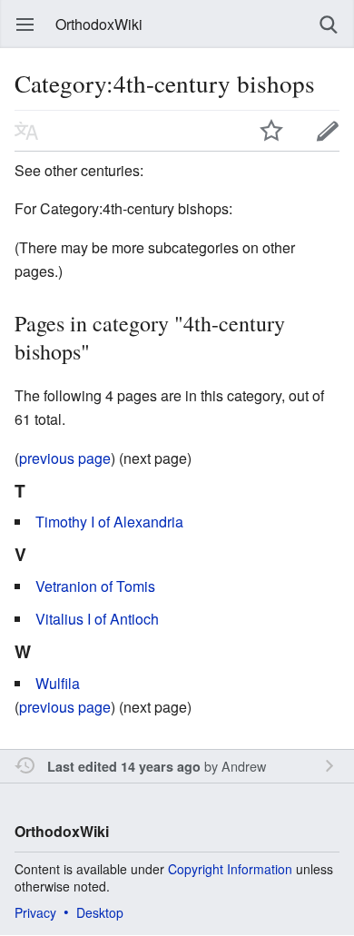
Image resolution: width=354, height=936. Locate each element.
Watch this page (271, 131)
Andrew (243, 765)
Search (328, 24)
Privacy (35, 912)
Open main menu (25, 24)
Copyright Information (230, 869)
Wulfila (57, 683)
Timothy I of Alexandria (109, 521)
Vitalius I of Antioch (97, 618)
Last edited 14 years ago (124, 766)
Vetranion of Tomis (95, 586)
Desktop (99, 912)
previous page (65, 458)
